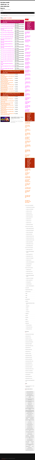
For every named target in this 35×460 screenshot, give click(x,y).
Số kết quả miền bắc (29, 325)
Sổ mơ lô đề (27, 287)
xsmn (32, 446)
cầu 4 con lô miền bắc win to (8, 48)
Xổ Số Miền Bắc (30, 447)
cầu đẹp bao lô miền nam (27, 123)
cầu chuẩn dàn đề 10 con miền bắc (28, 70)
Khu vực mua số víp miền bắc (29, 205)
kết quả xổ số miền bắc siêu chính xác (30, 420)
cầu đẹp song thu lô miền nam (28, 142)
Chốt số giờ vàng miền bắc (30, 391)
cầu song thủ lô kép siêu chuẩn (27, 102)
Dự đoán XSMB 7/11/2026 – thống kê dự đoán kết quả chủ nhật (17, 117)
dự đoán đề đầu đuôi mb (29, 245)
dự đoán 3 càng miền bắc (29, 232)
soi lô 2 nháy (27, 441)
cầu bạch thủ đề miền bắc (8, 34)
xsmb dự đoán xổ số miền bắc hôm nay (29, 444)
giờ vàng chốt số (30, 414)
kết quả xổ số (31, 418)
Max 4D (27, 309)
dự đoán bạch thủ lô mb (29, 357)
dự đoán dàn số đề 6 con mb (29, 361)
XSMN (26, 295)
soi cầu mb (27, 435)
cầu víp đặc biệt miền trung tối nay (7, 103)
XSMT (26, 297)
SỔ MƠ (26, 319)
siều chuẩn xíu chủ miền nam (27, 126)
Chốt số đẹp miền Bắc (29, 394)
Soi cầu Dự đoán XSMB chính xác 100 (30, 430)
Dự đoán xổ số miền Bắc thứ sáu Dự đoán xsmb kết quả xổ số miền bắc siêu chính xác (30, 411)
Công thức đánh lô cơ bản (29, 289)
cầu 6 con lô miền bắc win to (8, 50)
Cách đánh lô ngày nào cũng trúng (29, 396)
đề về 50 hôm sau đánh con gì (29, 450)
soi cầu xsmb (32, 435)
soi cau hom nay (30, 423)
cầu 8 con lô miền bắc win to (8, 52)
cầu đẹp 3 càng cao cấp (7, 30)
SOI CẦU (27, 315)
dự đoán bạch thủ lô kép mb (30, 230)
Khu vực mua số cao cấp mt (29, 267)
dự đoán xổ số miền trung (30, 413)
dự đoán (30, 397)
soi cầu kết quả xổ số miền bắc (30, 431)
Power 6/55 (27, 311)
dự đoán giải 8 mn (28, 265)
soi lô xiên (32, 441)
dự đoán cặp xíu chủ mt (29, 271)
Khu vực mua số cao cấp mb (29, 226)
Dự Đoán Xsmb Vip (28, 291)
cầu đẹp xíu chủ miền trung (27, 173)
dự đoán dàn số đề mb (29, 234)
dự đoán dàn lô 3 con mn (29, 256)
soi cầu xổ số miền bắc (30, 440)
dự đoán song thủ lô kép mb (30, 228)
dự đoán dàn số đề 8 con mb (29, 345)
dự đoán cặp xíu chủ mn (29, 249)
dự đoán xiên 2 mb (28, 218)
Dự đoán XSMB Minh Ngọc (30, 405)
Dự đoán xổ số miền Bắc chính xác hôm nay (30, 408)
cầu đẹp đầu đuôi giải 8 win (27, 191)
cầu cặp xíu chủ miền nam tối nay (7, 83)
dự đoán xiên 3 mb (28, 220)
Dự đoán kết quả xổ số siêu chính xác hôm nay (30, 401)
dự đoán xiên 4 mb (28, 222)
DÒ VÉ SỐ (27, 317)
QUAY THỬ (27, 321)
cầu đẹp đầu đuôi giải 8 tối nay (7, 87)
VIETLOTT (27, 301)
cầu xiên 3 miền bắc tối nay (8, 56)
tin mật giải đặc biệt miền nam (7, 81)
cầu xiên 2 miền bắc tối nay (8, 54)
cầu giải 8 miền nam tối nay (6, 79)
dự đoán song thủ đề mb (29, 359)
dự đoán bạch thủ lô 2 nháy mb (30, 207)
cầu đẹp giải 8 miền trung (27, 177)
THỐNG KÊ (27, 313)
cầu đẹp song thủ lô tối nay (28, 188)
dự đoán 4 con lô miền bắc (29, 209)
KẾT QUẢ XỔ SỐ (28, 299)
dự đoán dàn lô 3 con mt (29, 273)
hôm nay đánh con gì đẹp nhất (30, 417)
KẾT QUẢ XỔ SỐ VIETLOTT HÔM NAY (30, 303)
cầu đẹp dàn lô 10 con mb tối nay (27, 106)
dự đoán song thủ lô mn (29, 254)
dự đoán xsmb (30, 404)
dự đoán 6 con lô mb (29, 211)
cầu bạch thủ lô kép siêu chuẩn (27, 98)
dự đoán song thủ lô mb (29, 349)
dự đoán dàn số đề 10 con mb (29, 368)
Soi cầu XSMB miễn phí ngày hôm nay (30, 437)
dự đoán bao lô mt (28, 269)
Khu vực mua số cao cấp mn (29, 247)
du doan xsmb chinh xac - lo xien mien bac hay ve (16, 120)
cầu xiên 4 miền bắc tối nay (8, 58)
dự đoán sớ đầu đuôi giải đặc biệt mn (30, 252)
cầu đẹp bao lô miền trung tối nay (7, 97)
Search (27, 19)
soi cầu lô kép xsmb (29, 434)
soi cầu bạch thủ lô (29, 425)
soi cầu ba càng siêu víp (30, 424)
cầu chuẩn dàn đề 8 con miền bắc (27, 67)
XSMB (26, 293)
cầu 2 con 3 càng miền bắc (8, 32)
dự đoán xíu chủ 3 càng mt (29, 278)
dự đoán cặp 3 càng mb (29, 343)
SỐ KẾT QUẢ (27, 323)
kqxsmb (27, 418)
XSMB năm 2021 (28, 446)
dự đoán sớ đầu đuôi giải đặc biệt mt (30, 276)
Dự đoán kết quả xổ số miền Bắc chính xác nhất (30, 399)
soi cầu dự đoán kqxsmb (30, 428)
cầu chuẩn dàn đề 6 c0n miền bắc (27, 63)
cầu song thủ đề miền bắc (8, 36)
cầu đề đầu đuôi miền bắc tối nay (27, 110)
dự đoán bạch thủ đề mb (29, 224)
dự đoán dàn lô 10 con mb (29, 243)
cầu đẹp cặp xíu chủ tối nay (27, 184)
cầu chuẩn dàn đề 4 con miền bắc (27, 59)
